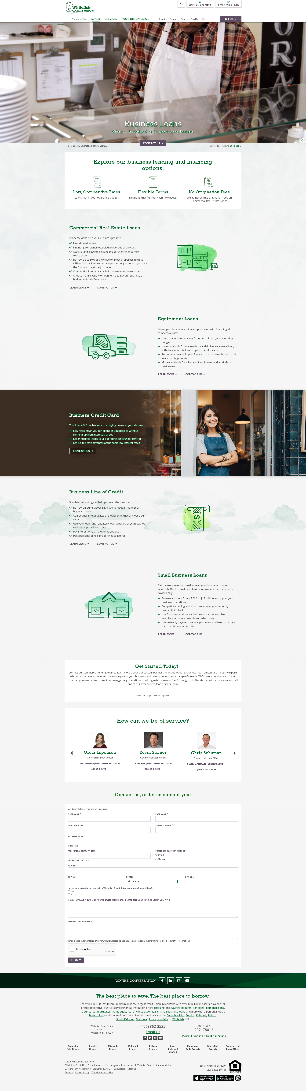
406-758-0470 (98, 768)
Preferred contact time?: (82, 851)
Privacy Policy (82, 1072)
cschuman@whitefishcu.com (205, 763)
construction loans (147, 1011)
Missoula (141, 1019)
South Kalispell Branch (173, 1049)
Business (234, 145)
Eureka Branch (93, 1047)
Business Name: (76, 836)
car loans (198, 1008)
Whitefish (178, 1019)
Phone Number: (163, 825)
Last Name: (161, 814)
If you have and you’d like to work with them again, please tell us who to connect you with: (119, 900)
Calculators (119, 1068)
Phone (161, 859)
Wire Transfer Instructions (204, 1036)
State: (129, 877)
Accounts (79, 18)
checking (159, 1008)
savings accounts (181, 1008)
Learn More (78, 287)
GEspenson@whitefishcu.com (98, 763)
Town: (71, 877)
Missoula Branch (113, 1047)
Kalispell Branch (133, 1047)
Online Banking (83, 1068)
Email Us (153, 1032)
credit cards (88, 1011)
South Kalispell (125, 1019)
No (72, 894)
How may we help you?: (80, 921)
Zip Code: (189, 877)
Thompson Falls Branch (193, 1047)
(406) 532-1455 (205, 769)
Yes (72, 891)
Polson (212, 1015)
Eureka (190, 1015)
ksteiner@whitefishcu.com (152, 763)
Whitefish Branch (212, 1047)
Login (232, 19)
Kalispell (201, 1015)
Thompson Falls (158, 1019)
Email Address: (76, 825)
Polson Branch (153, 1047)
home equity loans (123, 1011)
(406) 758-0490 (152, 768)
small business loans (172, 1011)
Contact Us (151, 143)
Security (69, 1072)
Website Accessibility (102, 1072)
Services (111, 18)
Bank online (96, 1015)
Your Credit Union (135, 18)
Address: (72, 865)
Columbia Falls (175, 1015)
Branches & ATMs (102, 1068)
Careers (69, 1068)
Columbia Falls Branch (73, 1047)
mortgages (103, 1011)
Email (160, 854)
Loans (95, 18)
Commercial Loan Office (233, 1047)
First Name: (74, 814)
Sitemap (131, 1068)
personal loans (215, 1008)
